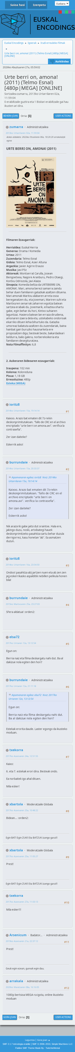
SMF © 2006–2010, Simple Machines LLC (52, 1044)
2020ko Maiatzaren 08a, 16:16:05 (22, 987)
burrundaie (18, 462)
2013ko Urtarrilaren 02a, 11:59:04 (22, 132)
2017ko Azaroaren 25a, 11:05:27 (22, 856)
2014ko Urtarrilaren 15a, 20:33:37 (22, 468)
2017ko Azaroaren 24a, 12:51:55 (22, 756)
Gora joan (9, 1017)
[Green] (66, 12)
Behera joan (10, 115)
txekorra (16, 750)
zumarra (16, 127)
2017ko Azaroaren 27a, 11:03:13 (22, 901)
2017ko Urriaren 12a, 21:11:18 (21, 686)
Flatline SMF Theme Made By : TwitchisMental (37, 1048)
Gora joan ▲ (43, 1039)
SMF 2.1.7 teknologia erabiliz (16, 1044)
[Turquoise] (73, 12)
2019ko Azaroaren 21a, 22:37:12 (22, 941)
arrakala (16, 981)
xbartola (16, 804)
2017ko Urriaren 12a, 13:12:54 (21, 643)
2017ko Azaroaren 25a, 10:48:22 (22, 810)
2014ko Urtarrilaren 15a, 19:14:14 (22, 410)
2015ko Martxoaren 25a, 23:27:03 (23, 604)
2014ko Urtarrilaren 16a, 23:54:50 (22, 564)
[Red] (60, 12)
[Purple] (69, 12)
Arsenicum (18, 935)
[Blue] (63, 12)
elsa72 (14, 637)
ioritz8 (14, 404)
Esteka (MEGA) (15, 383)
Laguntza (30, 1039)
